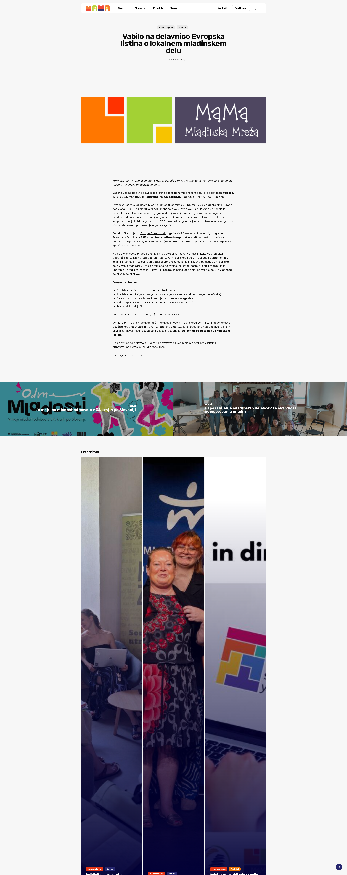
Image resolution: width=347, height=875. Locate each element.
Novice (182, 27)
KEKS (175, 314)
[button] (261, 8)
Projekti (235, 869)
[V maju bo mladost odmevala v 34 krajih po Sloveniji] (87, 409)
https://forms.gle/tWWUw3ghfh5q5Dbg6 (139, 347)
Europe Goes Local (152, 233)
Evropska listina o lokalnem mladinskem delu (141, 205)
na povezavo (164, 343)
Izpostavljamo (166, 27)
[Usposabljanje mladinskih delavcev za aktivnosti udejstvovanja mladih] (260, 409)
